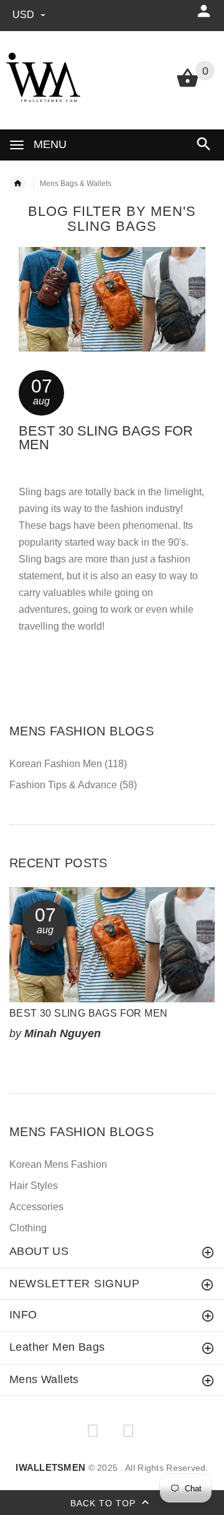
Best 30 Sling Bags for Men (106, 437)
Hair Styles (33, 1185)
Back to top (104, 1503)
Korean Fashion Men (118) (68, 763)
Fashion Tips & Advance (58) (73, 785)
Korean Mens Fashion (58, 1164)
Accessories (36, 1206)
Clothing (28, 1228)
